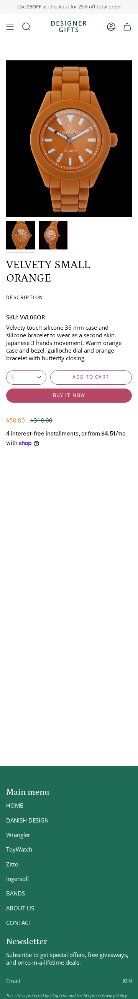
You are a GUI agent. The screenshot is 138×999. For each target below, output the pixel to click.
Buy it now (69, 395)
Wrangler (18, 835)
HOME (14, 805)
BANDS (15, 893)
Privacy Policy (114, 995)
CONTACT (18, 922)
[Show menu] (10, 26)
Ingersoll (17, 878)
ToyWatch (19, 849)
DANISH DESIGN (27, 820)
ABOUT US (20, 908)
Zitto (12, 864)
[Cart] (127, 26)
